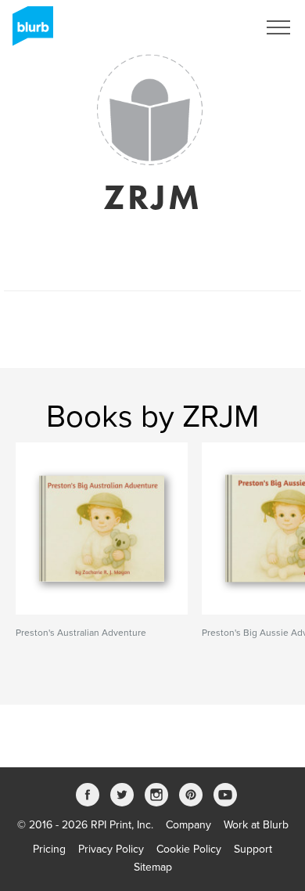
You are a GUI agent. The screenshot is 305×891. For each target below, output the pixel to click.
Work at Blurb (256, 824)
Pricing (49, 849)
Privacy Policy (111, 849)
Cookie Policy (188, 849)
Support (253, 849)
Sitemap (153, 867)
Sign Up (217, 27)
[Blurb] (28, 31)
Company (188, 824)
